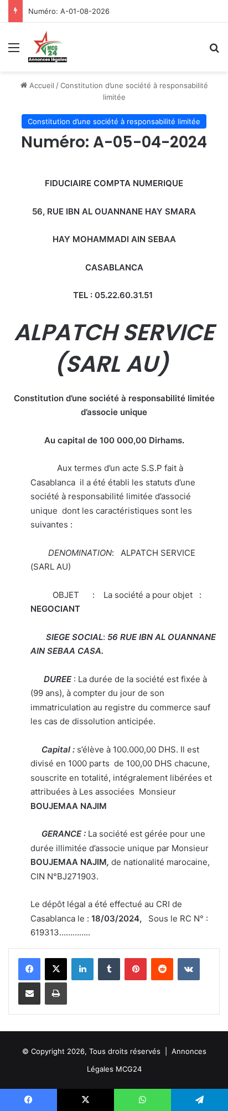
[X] (56, 969)
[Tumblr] (109, 969)
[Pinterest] (136, 969)
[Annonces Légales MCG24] (48, 47)
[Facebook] (29, 969)
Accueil (40, 85)
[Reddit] (162, 969)
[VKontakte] (189, 969)
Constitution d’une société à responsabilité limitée (114, 121)
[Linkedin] (82, 969)
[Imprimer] (56, 993)
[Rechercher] (214, 51)
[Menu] (13, 51)
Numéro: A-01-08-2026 (69, 11)
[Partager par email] (29, 993)
